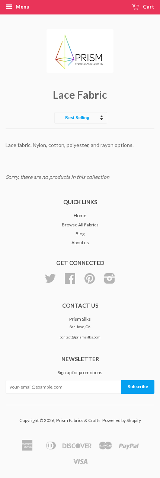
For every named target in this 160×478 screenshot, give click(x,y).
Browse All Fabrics (80, 224)
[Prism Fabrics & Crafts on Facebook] (70, 281)
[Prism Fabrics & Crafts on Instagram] (109, 281)
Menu (22, 6)
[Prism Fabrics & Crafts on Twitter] (50, 281)
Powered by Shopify (121, 420)
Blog (80, 233)
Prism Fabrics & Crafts (78, 420)
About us (80, 242)
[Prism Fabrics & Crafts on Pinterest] (89, 281)
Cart (148, 6)
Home (80, 215)
